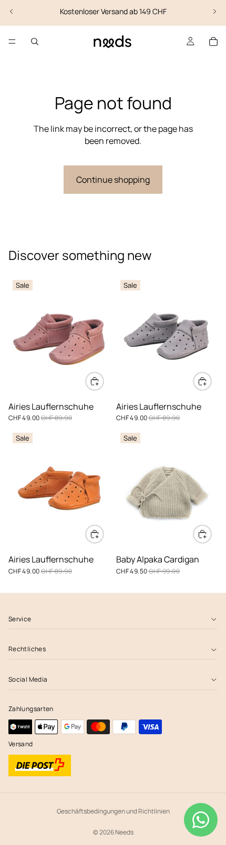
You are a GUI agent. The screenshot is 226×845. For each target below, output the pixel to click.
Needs (124, 832)
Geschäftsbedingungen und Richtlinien (113, 811)
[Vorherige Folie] (11, 11)
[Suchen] (34, 41)
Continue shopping (113, 179)
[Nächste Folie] (214, 11)
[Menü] (12, 41)
